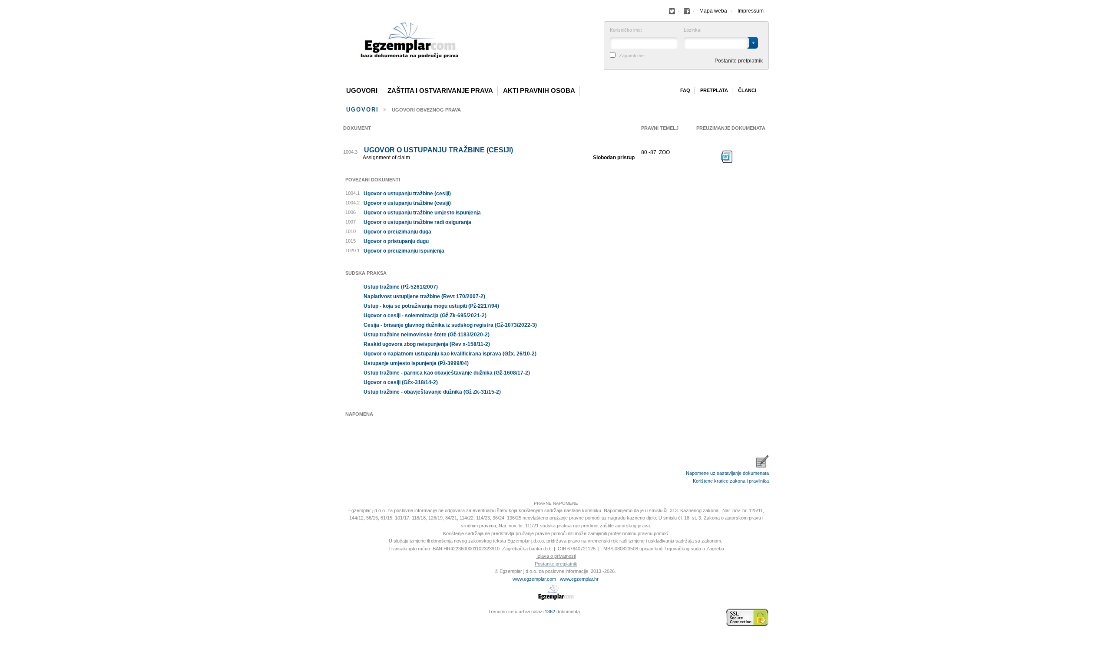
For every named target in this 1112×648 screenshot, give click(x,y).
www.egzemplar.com (534, 579)
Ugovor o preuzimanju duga (397, 232)
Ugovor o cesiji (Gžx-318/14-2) (401, 382)
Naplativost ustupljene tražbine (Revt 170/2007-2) (424, 296)
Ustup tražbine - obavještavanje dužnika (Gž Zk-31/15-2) (432, 392)
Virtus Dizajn (345, 622)
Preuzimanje (727, 157)
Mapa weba (713, 11)
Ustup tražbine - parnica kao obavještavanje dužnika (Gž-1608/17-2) (447, 373)
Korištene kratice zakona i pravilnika (731, 481)
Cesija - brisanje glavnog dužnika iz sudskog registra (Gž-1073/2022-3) (450, 325)
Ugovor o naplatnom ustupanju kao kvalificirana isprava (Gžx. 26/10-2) (450, 354)
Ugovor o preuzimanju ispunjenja (404, 251)
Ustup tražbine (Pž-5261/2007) (401, 287)
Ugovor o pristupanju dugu (396, 241)
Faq (685, 90)
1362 (550, 611)
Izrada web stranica (345, 617)
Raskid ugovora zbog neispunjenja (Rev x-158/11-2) (427, 344)
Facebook (672, 11)
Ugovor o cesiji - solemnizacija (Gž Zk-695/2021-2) (425, 315)
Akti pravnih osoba (539, 90)
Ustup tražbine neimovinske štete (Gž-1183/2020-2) (427, 335)
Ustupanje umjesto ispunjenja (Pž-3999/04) (416, 363)
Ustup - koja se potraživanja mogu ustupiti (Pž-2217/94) (431, 306)
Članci (747, 90)
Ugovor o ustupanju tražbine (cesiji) (438, 150)
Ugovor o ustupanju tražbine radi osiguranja (417, 222)
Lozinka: (693, 30)
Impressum (751, 11)
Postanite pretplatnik (739, 60)
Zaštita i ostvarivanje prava (440, 90)
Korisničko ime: (626, 30)
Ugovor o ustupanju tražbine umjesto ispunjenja (422, 213)
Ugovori (361, 90)
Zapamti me (631, 55)
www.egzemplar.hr (579, 579)
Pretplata (714, 90)
